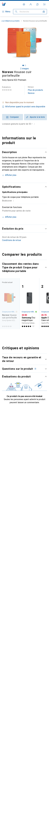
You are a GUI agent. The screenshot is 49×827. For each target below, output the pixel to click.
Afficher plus (10, 175)
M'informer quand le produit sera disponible (25, 106)
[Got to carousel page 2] (25, 65)
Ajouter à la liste (37, 117)
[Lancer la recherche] (16, 12)
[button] (24, 102)
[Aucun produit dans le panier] (44, 4)
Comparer (14, 117)
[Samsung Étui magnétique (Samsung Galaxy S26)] (29, 303)
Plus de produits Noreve (35, 90)
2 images (24, 68)
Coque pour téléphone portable (28, 312)
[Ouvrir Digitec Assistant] (37, 4)
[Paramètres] (24, 4)
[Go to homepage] (4, 4)
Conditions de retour (11, 240)
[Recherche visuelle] (44, 11)
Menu (7, 11)
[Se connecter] (30, 4)
